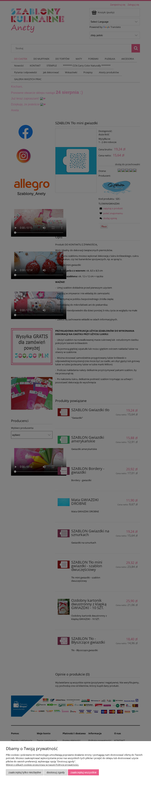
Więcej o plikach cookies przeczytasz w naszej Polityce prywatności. (42, 764)
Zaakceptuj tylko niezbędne (24, 772)
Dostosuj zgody (56, 772)
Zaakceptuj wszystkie (83, 772)
